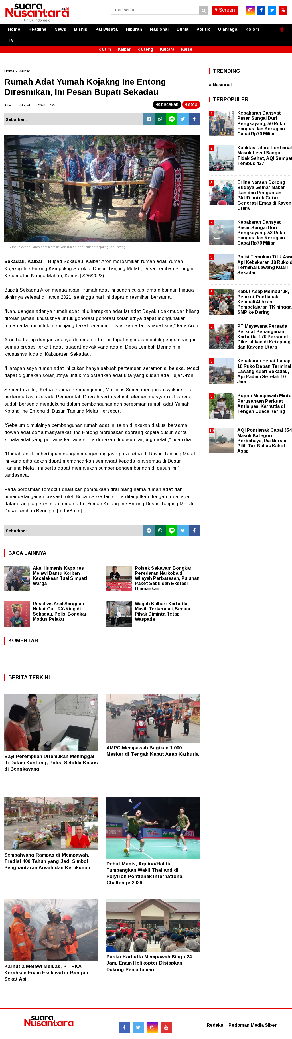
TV (11, 40)
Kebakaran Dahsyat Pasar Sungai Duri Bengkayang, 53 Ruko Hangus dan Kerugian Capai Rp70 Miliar (261, 232)
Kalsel (187, 49)
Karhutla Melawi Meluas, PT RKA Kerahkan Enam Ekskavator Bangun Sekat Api (46, 973)
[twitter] (272, 10)
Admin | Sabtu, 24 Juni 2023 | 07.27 (29, 105)
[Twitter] (183, 119)
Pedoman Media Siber (252, 1025)
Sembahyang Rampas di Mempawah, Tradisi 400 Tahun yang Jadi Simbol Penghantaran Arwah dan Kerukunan (47, 861)
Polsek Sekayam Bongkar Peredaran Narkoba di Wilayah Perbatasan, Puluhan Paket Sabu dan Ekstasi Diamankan (167, 578)
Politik (203, 29)
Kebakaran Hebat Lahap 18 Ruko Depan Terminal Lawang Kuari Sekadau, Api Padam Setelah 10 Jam (264, 371)
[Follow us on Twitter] (138, 1027)
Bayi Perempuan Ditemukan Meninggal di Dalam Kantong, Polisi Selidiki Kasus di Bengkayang (51, 763)
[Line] (171, 119)
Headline (37, 29)
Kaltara (167, 49)
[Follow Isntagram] (152, 1027)
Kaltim (104, 49)
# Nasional (220, 84)
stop (192, 104)
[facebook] (261, 10)
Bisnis (80, 29)
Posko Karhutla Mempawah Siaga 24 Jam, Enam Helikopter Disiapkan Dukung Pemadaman (149, 963)
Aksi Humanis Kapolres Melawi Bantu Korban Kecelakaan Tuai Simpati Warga (60, 576)
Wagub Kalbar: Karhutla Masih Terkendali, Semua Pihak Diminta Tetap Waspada (162, 611)
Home (14, 29)
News (60, 29)
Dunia (182, 29)
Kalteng (145, 49)
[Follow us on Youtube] (166, 1027)
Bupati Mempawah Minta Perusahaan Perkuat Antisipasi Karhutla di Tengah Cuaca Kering (264, 403)
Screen (226, 10)
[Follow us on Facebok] (124, 1027)
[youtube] (283, 10)
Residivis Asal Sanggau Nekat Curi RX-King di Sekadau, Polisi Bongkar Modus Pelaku (60, 611)
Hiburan (134, 29)
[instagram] (250, 10)
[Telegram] (149, 119)
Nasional (159, 29)
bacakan (169, 104)
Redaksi (215, 1025)
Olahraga (227, 29)
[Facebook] (194, 119)
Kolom (252, 29)
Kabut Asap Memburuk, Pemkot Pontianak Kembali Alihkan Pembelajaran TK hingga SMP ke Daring (264, 302)
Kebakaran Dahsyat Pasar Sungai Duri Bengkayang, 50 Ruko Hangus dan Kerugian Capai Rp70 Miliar (261, 123)
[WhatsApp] (160, 119)
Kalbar (124, 49)
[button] (282, 27)
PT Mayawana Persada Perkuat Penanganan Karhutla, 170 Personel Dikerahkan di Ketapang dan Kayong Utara (264, 336)
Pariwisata (106, 29)
